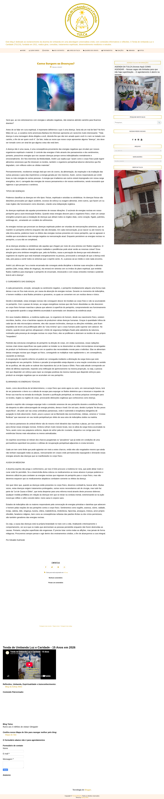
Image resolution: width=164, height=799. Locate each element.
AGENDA (46, 50)
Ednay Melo (84, 797)
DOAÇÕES (120, 50)
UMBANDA (131, 50)
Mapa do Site (10, 735)
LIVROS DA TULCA (74, 50)
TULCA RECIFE (77, 796)
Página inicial (56, 626)
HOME (23, 50)
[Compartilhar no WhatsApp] (64, 567)
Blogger (88, 790)
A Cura (66, 572)
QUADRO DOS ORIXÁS (91, 50)
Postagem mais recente (45, 626)
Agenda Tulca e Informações (137, 62)
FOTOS (141, 50)
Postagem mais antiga (66, 626)
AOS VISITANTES (59, 50)
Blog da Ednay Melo (13, 687)
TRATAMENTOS (107, 50)
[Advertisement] (82, 706)
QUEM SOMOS (34, 50)
